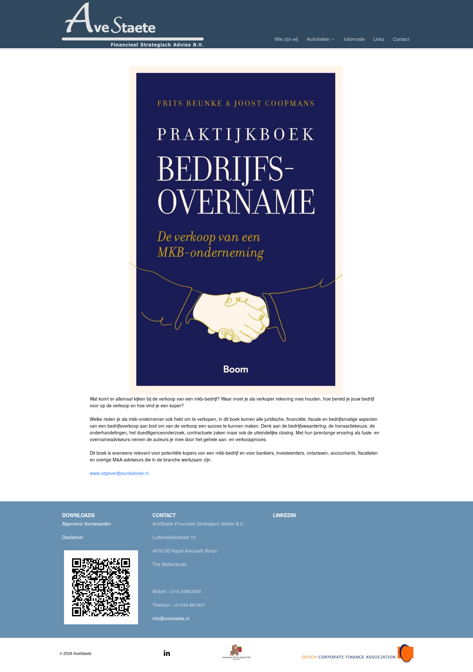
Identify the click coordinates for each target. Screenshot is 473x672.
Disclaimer (72, 537)
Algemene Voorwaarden (86, 523)
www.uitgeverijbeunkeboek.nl (119, 473)
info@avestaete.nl (171, 618)
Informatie (354, 38)
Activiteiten (318, 38)
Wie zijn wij (286, 38)
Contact (401, 38)
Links (379, 38)
